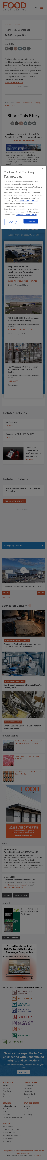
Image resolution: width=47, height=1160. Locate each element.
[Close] (42, 168)
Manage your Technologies (13, 222)
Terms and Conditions (28, 201)
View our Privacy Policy (26, 214)
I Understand (31, 221)
